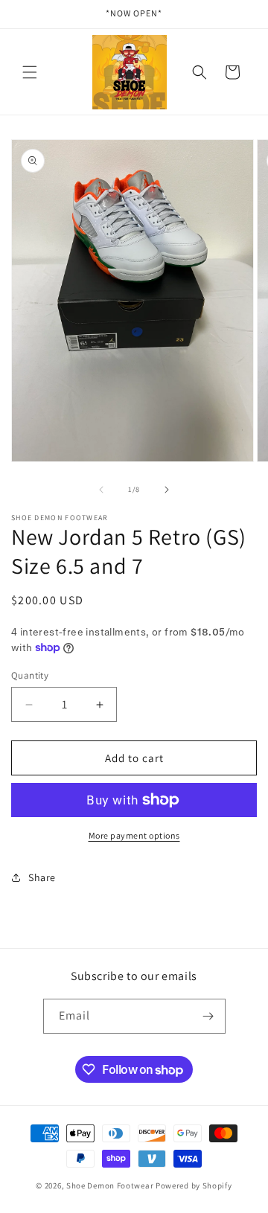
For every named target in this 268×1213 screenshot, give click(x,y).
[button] (29, 72)
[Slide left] (101, 489)
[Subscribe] (208, 1016)
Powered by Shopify (194, 1185)
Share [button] (42, 877)
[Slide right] (166, 489)
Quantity (29, 675)
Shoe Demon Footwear (109, 1185)
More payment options (134, 835)
